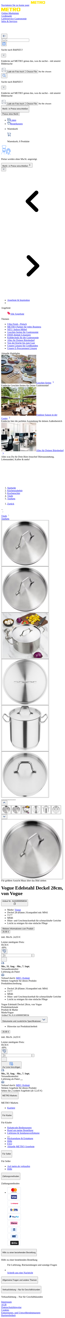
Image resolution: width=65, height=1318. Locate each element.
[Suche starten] (4, 75)
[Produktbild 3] (26, 809)
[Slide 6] (14, 799)
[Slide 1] (2, 799)
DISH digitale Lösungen (19, 335)
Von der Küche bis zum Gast (21, 343)
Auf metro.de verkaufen (18, 1166)
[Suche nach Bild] (4, 44)
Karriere (11, 1108)
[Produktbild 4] (36, 809)
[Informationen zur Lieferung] (21, 1079)
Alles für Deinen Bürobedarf (21, 340)
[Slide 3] (7, 799)
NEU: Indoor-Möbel (17, 329)
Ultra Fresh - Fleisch (17, 324)
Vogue (18, 910)
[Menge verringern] (2, 955)
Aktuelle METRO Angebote (20, 1146)
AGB (3, 1304)
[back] (4, 36)
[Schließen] (3, 169)
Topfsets (11, 498)
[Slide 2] (5, 799)
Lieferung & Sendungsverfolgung (23, 1133)
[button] (32, 511)
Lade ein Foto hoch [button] (15, 72)
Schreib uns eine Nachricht (20, 1272)
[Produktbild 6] (56, 809)
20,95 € (5, 932)
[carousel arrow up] (4, 802)
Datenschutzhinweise (11, 1307)
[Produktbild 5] (46, 809)
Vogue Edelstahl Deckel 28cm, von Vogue (32, 890)
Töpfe (10, 496)
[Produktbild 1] (6, 809)
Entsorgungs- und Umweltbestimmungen (20, 1312)
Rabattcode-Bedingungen (19, 1127)
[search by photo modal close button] (3, 55)
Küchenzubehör (15, 490)
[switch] (10, 114)
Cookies (5, 1310)
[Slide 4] (9, 799)
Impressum (6, 1302)
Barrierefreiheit (8, 1315)
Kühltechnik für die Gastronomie (23, 337)
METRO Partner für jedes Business (24, 326)
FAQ (9, 1144)
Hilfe (9, 1141)
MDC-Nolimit (23, 978)
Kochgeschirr (13, 493)
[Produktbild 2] (16, 809)
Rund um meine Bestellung (20, 1130)
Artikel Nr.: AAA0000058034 (14, 901)
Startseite (11, 488)
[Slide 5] (12, 799)
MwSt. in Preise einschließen (15, 166)
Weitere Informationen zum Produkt (17, 929)
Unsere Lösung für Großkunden (22, 345)
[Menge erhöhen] (33, 955)
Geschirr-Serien (43, 382)
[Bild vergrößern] (32, 849)
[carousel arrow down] (4, 816)
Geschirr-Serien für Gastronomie (22, 332)
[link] (35, 135)
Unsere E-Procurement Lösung (22, 348)
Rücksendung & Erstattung (20, 1138)
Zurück (10, 503)
